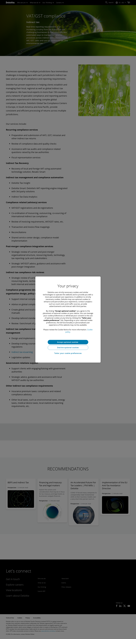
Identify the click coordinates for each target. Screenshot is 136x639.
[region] (68, 319)
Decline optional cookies (68, 347)
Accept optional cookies (68, 342)
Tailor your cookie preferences (68, 353)
